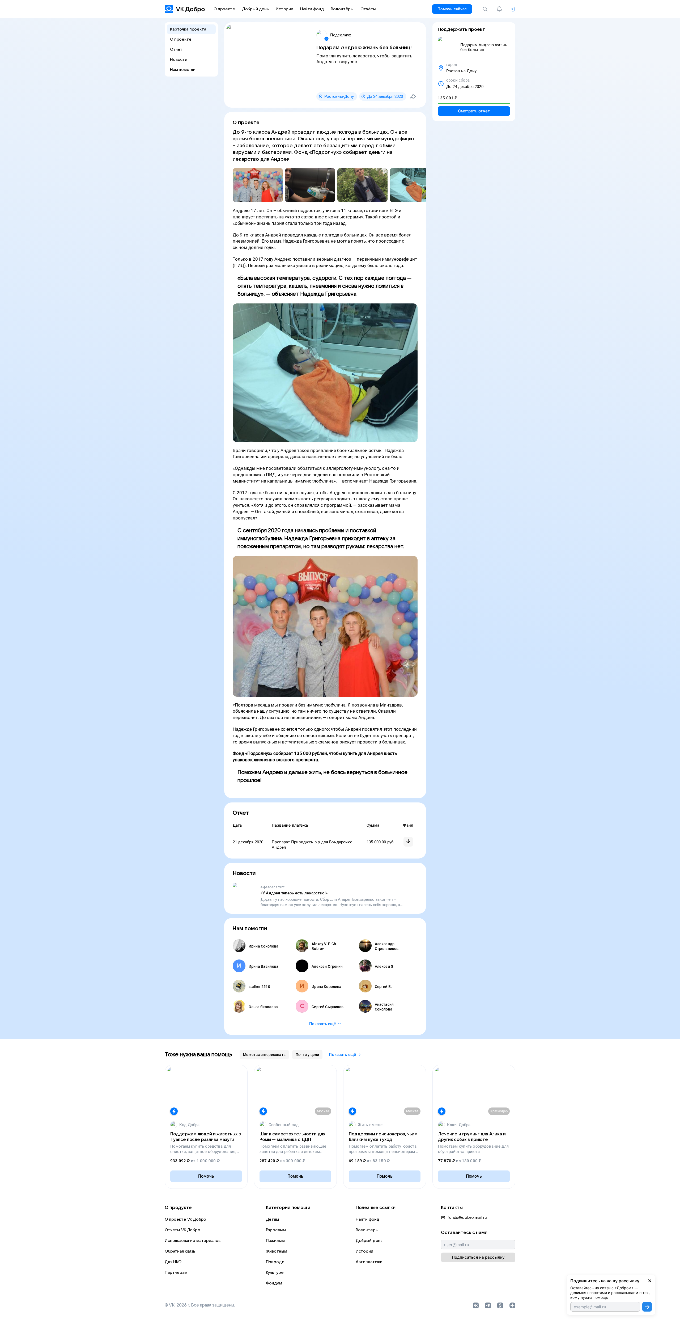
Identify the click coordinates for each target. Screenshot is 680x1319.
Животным (276, 1251)
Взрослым (276, 1230)
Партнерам (176, 1272)
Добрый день (369, 1240)
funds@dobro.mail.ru (467, 1217)
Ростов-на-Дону (339, 96)
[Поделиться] (413, 96)
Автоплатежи (369, 1262)
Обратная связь (180, 1251)
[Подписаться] (647, 1307)
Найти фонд (368, 1219)
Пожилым (275, 1240)
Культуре (275, 1272)
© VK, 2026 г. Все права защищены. (200, 1305)
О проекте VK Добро (185, 1219)
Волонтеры (367, 1230)
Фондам (274, 1283)
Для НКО (173, 1262)
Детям (272, 1219)
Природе (275, 1262)
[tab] (264, 1054)
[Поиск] (486, 9)
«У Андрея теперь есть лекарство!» (294, 893)
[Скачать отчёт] (408, 842)
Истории (364, 1251)
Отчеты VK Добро (182, 1230)
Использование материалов (192, 1240)
